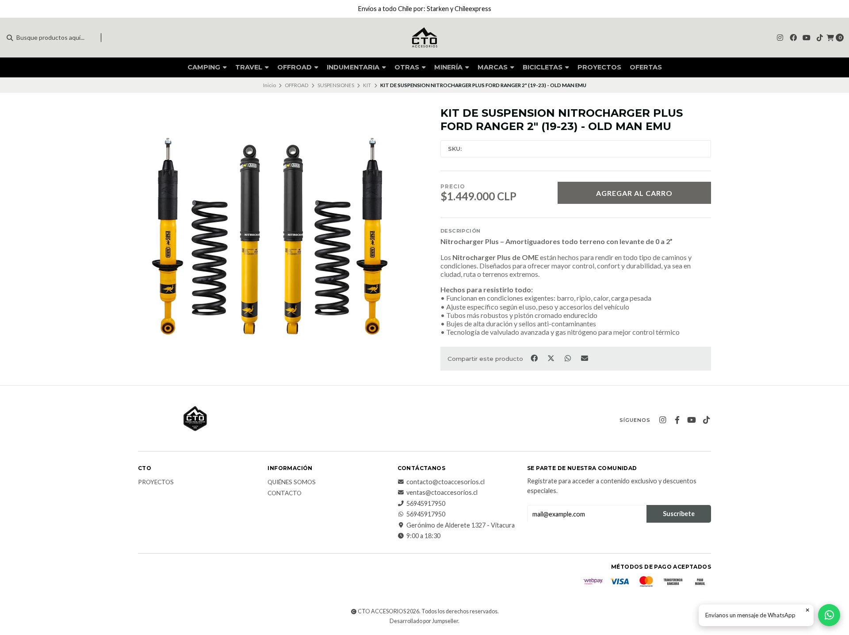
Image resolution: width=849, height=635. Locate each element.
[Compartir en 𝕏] (551, 357)
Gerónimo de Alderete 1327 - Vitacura (460, 525)
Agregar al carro (634, 193)
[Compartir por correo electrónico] (585, 357)
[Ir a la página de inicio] (424, 38)
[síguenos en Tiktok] (819, 37)
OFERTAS (646, 67)
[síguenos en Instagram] (780, 37)
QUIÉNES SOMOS (292, 482)
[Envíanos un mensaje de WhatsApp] (829, 615)
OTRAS (407, 67)
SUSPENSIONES (335, 85)
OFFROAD (295, 67)
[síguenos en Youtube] (806, 37)
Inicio (269, 85)
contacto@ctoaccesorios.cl (445, 482)
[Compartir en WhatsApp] (568, 357)
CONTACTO (285, 493)
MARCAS (493, 67)
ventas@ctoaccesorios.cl (442, 493)
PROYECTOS (599, 67)
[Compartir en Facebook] (534, 357)
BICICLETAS (543, 67)
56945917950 (425, 504)
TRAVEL (249, 67)
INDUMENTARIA (354, 67)
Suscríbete (679, 513)
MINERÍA (449, 67)
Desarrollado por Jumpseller (424, 621)
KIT (367, 85)
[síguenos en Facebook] (793, 37)
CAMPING (204, 67)
